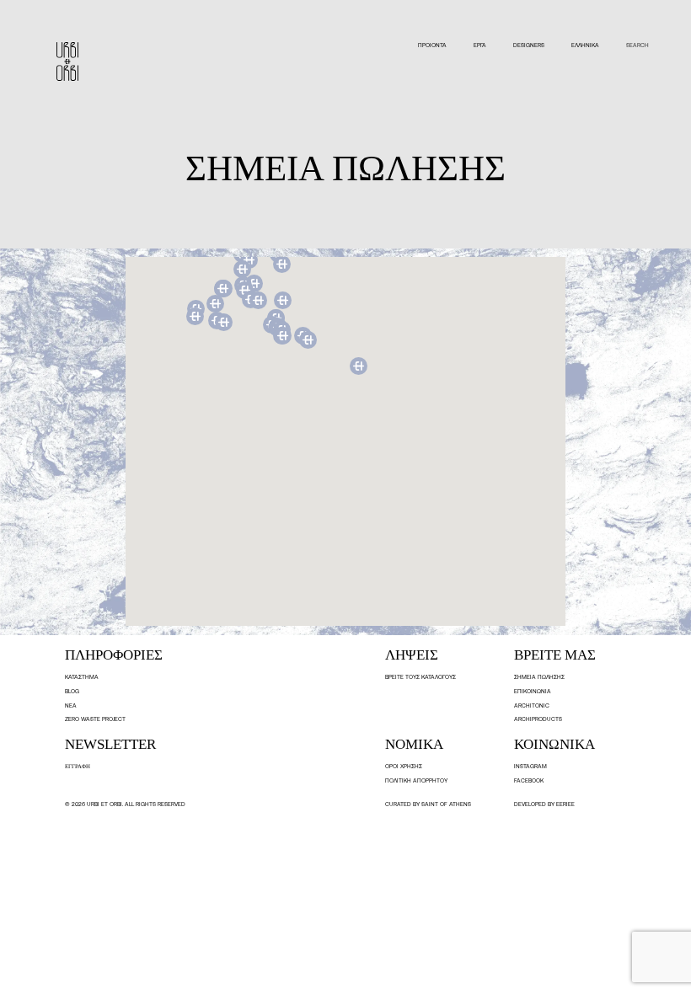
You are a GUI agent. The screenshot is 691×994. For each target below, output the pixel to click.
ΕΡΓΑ (480, 45)
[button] (282, 335)
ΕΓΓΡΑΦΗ (77, 766)
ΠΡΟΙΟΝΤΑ (432, 45)
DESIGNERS (528, 45)
